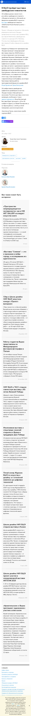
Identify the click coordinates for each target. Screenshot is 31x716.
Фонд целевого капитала (8, 685)
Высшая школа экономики (10, 2)
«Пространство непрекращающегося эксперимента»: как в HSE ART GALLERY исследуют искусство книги (14, 211)
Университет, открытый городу (9, 155)
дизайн (24, 158)
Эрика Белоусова (17, 85)
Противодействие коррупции (9, 687)
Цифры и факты (5, 670)
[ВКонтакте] (3, 118)
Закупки (3, 680)
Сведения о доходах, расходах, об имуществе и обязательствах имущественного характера (13, 690)
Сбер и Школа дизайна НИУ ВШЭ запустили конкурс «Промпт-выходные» (12, 300)
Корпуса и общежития (7, 678)
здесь (13, 703)
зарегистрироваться (8, 99)
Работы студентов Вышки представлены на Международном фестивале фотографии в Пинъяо (13, 346)
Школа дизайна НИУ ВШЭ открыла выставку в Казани (14, 525)
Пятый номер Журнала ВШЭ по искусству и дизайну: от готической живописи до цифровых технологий (13, 477)
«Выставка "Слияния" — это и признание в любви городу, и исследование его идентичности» (14, 255)
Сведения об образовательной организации (12, 693)
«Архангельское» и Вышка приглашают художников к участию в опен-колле (14, 607)
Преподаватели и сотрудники (9, 676)
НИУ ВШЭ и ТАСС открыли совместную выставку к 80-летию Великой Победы (14, 389)
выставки (18, 158)
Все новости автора (14, 141)
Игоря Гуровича (6, 85)
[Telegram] (5, 118)
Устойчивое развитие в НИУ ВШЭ (10, 674)
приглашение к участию (8, 158)
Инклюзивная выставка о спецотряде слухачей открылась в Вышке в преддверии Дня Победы (14, 431)
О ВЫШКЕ (5, 668)
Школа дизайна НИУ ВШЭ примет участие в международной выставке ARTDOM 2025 (14, 577)
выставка (4, 22)
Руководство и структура (8, 672)
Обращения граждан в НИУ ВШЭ (10, 683)
